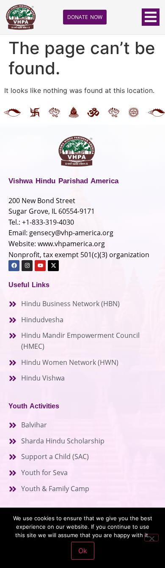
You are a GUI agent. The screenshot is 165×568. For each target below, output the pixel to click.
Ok (82, 550)
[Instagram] (27, 265)
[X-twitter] (53, 265)
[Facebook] (13, 265)
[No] (151, 537)
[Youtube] (40, 265)
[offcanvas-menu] (151, 17)
